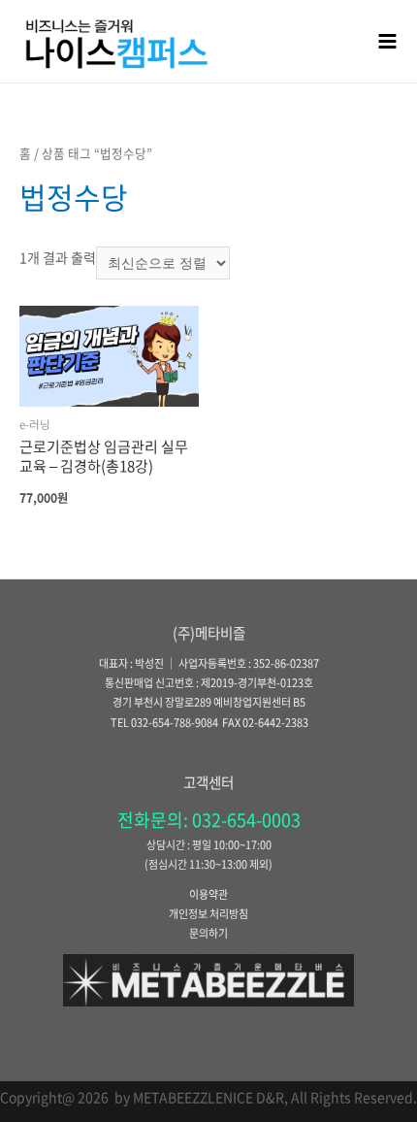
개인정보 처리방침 (208, 914)
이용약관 (208, 894)
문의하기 (208, 933)
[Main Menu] (388, 40)
